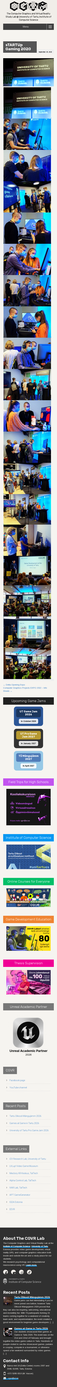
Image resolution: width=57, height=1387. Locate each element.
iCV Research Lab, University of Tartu (28, 1159)
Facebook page (17, 1080)
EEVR (12, 1209)
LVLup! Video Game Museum (24, 1166)
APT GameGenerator (20, 1195)
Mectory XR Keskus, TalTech (24, 1173)
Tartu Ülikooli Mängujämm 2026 (25, 1116)
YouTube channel (18, 1087)
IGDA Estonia (16, 1202)
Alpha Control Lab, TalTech (23, 1180)
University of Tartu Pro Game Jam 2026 (29, 1130)
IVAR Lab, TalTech (18, 1187)
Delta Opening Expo (14, 685)
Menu (26, 26)
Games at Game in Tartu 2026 (24, 1123)
